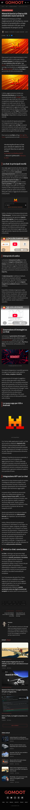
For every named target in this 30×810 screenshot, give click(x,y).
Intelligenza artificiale (7, 10)
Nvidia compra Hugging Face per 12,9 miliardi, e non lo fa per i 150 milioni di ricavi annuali (15, 664)
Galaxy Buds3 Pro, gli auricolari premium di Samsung (20, 614)
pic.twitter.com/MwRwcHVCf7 (13, 153)
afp (3, 602)
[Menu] (2, 2)
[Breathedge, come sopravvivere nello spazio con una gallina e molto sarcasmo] (5, 778)
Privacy (22, 802)
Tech (7, 802)
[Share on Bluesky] (12, 35)
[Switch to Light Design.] (28, 2)
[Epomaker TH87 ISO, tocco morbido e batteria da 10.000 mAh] (5, 754)
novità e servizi (7, 69)
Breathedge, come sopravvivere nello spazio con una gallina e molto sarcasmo (18, 778)
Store (21, 135)
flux (17, 602)
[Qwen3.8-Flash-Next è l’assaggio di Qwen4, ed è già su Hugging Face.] (15, 678)
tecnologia (23, 604)
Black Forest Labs (7, 340)
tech (18, 604)
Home (3, 802)
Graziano (6, 31)
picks (15, 604)
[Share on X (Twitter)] (7, 35)
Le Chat (18, 97)
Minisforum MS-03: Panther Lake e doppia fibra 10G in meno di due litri (18, 745)
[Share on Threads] (14, 35)
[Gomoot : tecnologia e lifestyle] (14, 2)
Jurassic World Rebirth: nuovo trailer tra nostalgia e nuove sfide (8, 614)
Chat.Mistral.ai (24, 137)
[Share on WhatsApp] (9, 35)
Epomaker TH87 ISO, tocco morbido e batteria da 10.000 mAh (18, 753)
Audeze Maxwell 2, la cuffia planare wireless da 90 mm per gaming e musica (19, 738)
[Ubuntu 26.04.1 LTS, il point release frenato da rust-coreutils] (5, 761)
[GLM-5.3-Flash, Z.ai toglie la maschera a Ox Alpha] (15, 704)
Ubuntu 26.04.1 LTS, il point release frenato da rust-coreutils (18, 760)
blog (14, 602)
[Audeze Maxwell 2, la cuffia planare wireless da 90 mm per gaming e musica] (5, 739)
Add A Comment (14, 725)
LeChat (23, 602)
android (9, 602)
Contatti (17, 802)
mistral (7, 604)
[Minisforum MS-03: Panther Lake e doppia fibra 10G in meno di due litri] (5, 746)
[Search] (25, 2)
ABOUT (26, 802)
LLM (3, 604)
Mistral (4, 65)
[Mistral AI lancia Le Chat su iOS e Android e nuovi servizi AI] (15, 53)
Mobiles (11, 802)
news (11, 604)
